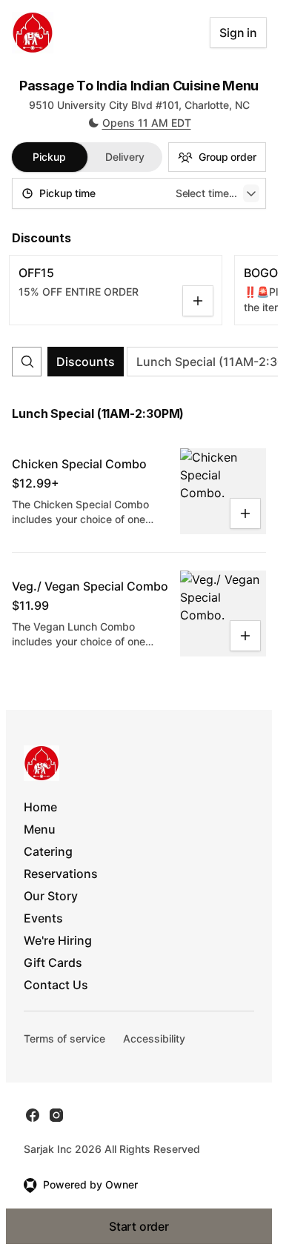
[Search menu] (27, 361)
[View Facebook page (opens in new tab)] (32, 1115)
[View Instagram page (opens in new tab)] (56, 1115)
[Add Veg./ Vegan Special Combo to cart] (245, 635)
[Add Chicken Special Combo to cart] (245, 513)
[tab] (49, 157)
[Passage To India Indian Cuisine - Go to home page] (32, 32)
